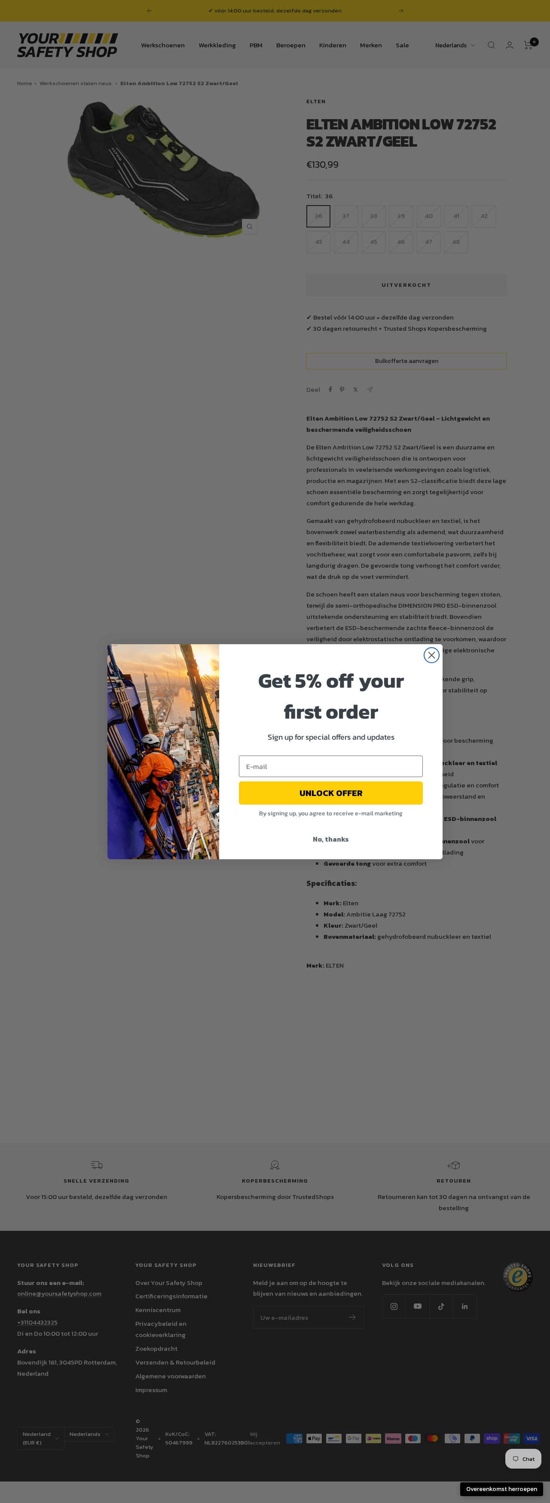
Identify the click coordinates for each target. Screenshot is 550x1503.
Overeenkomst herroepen (501, 1489)
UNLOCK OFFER (331, 793)
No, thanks (331, 839)
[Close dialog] (431, 655)
